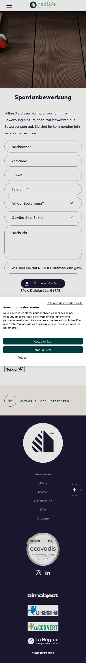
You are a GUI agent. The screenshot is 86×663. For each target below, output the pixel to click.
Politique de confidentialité (65, 303)
